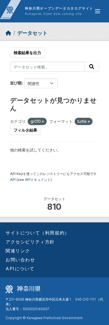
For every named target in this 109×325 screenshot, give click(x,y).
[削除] (43, 122)
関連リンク (18, 250)
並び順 (16, 82)
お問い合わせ (20, 259)
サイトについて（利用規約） (38, 233)
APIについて (20, 268)
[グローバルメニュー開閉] (97, 11)
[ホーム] (8, 33)
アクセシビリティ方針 (30, 242)
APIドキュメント (38, 180)
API (13, 180)
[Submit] (91, 67)
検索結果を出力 (27, 52)
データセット (32, 33)
